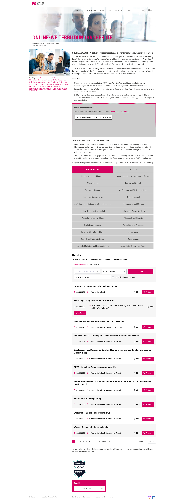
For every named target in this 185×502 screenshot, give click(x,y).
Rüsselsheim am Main (37, 88)
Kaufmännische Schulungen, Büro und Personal (92, 204)
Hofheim (42, 84)
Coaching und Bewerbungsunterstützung (133, 176)
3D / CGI (133, 169)
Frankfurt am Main (43, 82)
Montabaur (49, 86)
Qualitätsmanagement (92, 225)
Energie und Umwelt (133, 183)
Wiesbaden (33, 90)
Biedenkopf (33, 80)
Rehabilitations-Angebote (133, 225)
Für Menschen (41, 43)
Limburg (65, 84)
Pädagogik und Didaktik (133, 218)
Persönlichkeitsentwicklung (93, 218)
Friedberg (54, 82)
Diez (64, 80)
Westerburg (57, 88)
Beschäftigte (50, 43)
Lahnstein (49, 84)
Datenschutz (86, 497)
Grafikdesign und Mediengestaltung (133, 190)
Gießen (65, 82)
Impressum (96, 497)
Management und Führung (133, 204)
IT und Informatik (133, 197)
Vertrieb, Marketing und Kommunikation (93, 246)
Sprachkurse (133, 232)
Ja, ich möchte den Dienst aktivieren (93, 117)
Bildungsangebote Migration (92, 176)
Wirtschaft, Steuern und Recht (133, 246)
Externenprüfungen (92, 190)
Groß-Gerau (33, 84)
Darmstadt (42, 80)
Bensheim (59, 78)
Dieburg (49, 80)
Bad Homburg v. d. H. (47, 78)
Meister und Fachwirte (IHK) (133, 211)
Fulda (61, 82)
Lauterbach (57, 84)
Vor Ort (110, 10)
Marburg (32, 86)
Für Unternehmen (91, 10)
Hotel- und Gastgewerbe (93, 197)
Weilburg (48, 88)
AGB (103, 497)
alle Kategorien (93, 169)
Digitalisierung (92, 183)
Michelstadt (40, 86)
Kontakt (110, 497)
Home (34, 43)
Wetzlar (64, 88)
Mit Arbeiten (119, 10)
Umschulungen (133, 239)
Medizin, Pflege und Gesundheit (92, 211)
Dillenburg (33, 82)
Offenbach (57, 86)
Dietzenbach (57, 80)
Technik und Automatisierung (92, 239)
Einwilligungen (76, 497)
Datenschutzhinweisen (119, 111)
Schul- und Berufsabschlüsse (92, 232)
